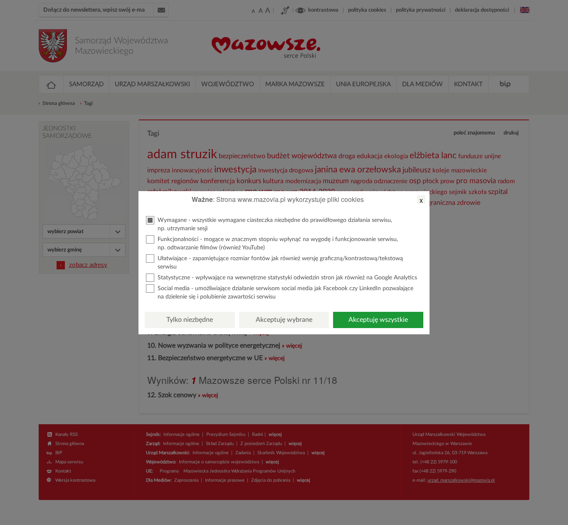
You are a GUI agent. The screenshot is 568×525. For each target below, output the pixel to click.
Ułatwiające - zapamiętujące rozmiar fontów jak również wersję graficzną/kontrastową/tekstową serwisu (280, 263)
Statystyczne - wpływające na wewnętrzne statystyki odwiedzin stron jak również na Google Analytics (287, 278)
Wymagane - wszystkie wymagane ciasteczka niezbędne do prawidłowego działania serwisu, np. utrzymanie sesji (275, 224)
